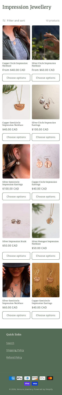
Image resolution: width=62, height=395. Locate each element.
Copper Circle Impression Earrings (44, 183)
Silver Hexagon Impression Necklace (45, 242)
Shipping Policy (15, 350)
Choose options (16, 77)
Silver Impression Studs (14, 241)
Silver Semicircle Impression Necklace (12, 301)
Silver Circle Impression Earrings (44, 123)
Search (10, 342)
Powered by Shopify (43, 389)
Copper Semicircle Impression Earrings (42, 301)
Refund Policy (14, 357)
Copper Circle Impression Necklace (15, 64)
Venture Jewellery (25, 389)
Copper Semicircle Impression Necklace (12, 123)
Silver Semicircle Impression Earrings (12, 183)
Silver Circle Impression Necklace (44, 64)
